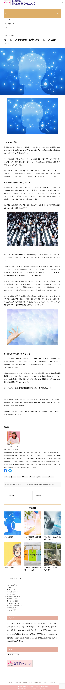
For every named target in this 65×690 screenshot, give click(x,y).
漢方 (40, 484)
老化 (18, 638)
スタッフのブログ (12, 592)
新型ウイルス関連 (9, 35)
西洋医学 (49, 484)
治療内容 (25, 682)
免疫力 (24, 630)
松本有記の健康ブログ (14, 596)
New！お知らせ (9, 24)
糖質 (15, 638)
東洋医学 (31, 484)
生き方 (44, 634)
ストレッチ (18, 627)
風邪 (53, 484)
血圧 (36, 638)
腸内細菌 (45, 484)
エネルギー (37, 623)
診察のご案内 (18, 682)
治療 (35, 484)
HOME (10, 682)
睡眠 (11, 637)
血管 (39, 638)
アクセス (45, 682)
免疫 (19, 630)
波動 (37, 484)
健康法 (14, 630)
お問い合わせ (53, 682)
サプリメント (11, 590)
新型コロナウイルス (24, 484)
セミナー (26, 626)
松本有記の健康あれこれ (14, 605)
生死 (49, 634)
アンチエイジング (12, 623)
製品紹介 (43, 638)
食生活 (18, 641)
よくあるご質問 (37, 682)
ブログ (7, 28)
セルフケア (36, 626)
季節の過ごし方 (12, 599)
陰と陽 (53, 638)
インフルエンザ (22, 623)
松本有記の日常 (12, 608)
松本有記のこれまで (13, 603)
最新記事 (7, 19)
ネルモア (44, 627)
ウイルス (30, 623)
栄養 (23, 634)
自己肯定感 (32, 638)
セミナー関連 (11, 594)
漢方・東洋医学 (12, 610)
